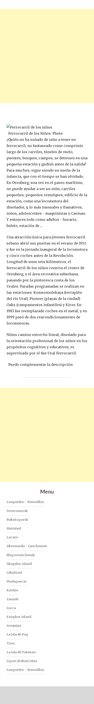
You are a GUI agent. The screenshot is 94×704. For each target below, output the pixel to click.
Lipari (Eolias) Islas (22, 661)
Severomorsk (17, 511)
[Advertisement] (47, 56)
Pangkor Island (19, 617)
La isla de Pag (17, 634)
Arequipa (14, 626)
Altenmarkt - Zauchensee (27, 546)
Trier (11, 643)
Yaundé (12, 599)
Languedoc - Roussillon (25, 502)
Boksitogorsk (17, 520)
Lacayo (12, 537)
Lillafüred (14, 573)
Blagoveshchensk (21, 555)
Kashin (12, 590)
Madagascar (17, 581)
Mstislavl (14, 528)
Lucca (11, 608)
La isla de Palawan (21, 652)
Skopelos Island (19, 564)
